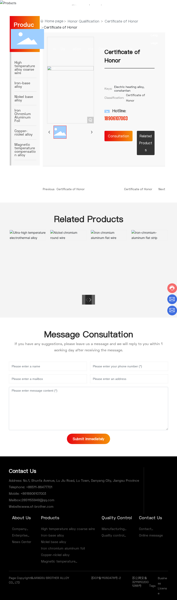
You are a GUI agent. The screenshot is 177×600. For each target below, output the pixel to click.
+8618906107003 (32, 493)
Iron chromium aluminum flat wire (109, 232)
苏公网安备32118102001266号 (140, 581)
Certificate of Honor (71, 189)
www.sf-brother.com (38, 506)
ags (153, 585)
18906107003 (116, 118)
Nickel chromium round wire (68, 232)
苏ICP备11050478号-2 (106, 578)
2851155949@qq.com (38, 500)
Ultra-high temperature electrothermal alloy (28, 232)
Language (154, 39)
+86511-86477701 (38, 487)
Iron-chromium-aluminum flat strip (149, 232)
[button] (90, 300)
